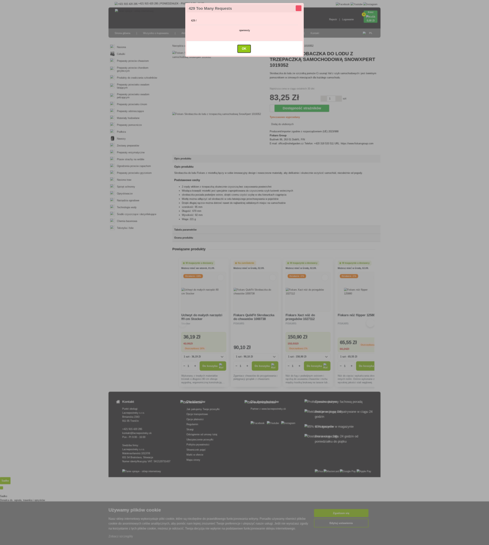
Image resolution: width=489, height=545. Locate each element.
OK (244, 48)
